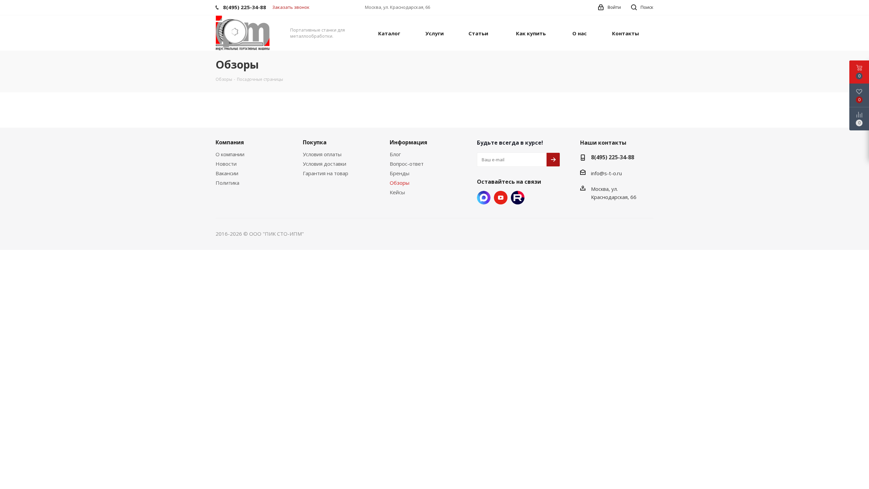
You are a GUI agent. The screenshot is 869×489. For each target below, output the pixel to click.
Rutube (517, 197)
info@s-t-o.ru (606, 173)
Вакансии (227, 173)
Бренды (399, 173)
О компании (230, 154)
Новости (226, 163)
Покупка (315, 142)
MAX (484, 197)
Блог (395, 154)
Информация (408, 142)
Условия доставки (324, 163)
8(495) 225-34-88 (612, 157)
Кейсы (397, 192)
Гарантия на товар (325, 173)
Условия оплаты (322, 154)
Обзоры (399, 182)
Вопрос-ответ (407, 163)
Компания (230, 142)
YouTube (500, 197)
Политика (227, 182)
